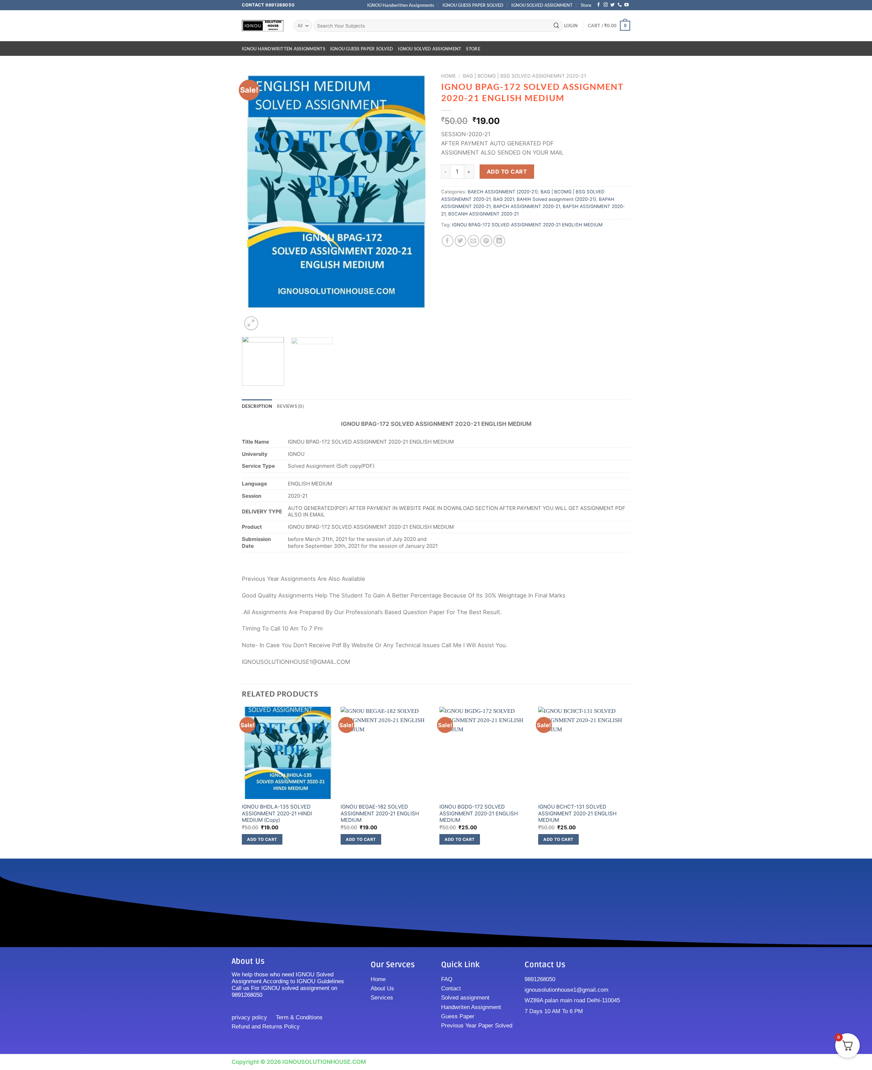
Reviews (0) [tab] (290, 406)
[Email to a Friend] (474, 241)
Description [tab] (257, 406)
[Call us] (620, 5)
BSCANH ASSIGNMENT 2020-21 (483, 214)
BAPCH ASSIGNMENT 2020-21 (526, 206)
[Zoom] (251, 323)
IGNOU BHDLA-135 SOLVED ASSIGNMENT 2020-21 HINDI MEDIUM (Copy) (277, 813)
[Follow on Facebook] (598, 5)
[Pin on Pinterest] (486, 241)
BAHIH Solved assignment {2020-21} (556, 199)
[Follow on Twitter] (612, 5)
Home (448, 76)
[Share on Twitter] (461, 241)
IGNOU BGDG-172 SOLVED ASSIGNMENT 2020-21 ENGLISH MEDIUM (478, 813)
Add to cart (507, 171)
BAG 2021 (503, 199)
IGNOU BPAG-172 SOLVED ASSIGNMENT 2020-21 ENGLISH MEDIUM (527, 224)
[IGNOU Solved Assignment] (262, 25)
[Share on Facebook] (448, 241)
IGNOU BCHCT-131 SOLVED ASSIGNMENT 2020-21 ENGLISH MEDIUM (577, 813)
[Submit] (556, 26)
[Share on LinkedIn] (499, 241)
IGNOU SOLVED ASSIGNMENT (542, 5)
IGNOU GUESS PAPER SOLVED (472, 5)
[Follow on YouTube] (626, 5)
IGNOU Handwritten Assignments (400, 5)
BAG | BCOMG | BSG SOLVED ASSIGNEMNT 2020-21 (524, 76)
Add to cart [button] (262, 839)
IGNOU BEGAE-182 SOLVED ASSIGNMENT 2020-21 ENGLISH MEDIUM (380, 813)
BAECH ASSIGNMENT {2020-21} (503, 191)
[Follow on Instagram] (606, 5)
